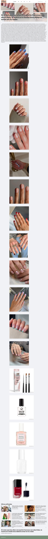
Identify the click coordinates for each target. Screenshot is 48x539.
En (18, 1)
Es (21, 1)
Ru (24, 1)
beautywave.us (3, 537)
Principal (15, 1)
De (29, 1)
